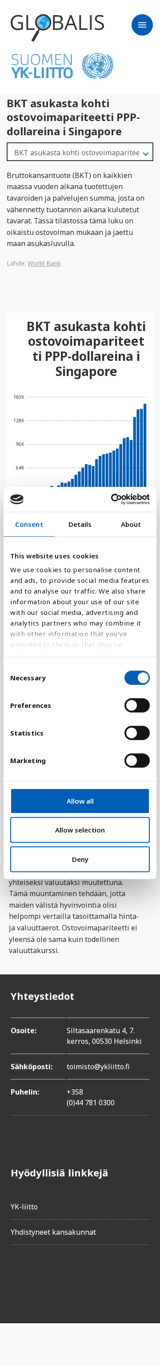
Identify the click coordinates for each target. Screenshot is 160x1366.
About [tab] (131, 524)
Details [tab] (80, 524)
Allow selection (80, 829)
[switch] (137, 705)
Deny (80, 859)
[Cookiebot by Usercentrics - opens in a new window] (113, 499)
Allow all (80, 800)
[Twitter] (43, 1277)
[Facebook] (18, 1277)
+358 (75, 1092)
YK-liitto (24, 1207)
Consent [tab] (29, 524)
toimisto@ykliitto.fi (98, 1066)
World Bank (44, 263)
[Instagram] (67, 1277)
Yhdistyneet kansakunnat (53, 1232)
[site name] (57, 28)
